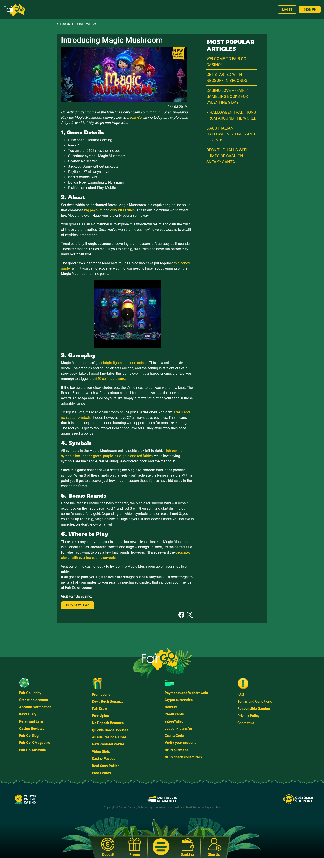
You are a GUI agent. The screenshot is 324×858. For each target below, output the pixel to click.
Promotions (101, 694)
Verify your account (180, 743)
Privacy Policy (248, 716)
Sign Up (310, 9)
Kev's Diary (27, 714)
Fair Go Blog (29, 736)
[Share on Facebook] (181, 614)
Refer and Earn (31, 721)
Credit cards (174, 714)
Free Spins (100, 716)
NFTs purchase (176, 750)
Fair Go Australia (32, 750)
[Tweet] (190, 614)
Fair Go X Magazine (34, 743)
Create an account (33, 700)
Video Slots (101, 751)
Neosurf (171, 707)
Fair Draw (99, 708)
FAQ (240, 694)
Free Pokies (101, 773)
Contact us (245, 723)
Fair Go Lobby (30, 693)
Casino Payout (103, 759)
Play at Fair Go (77, 605)
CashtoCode (174, 736)
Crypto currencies (179, 700)
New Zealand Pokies (108, 744)
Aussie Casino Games (109, 737)
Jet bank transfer (178, 729)
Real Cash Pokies (105, 766)
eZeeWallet (174, 721)
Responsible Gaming (253, 708)
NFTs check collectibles (183, 757)
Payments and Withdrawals (186, 693)
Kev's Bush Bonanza (108, 701)
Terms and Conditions (254, 701)
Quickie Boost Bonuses (110, 730)
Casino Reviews (31, 729)
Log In (287, 9)
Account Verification (35, 707)
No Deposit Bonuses (108, 723)
